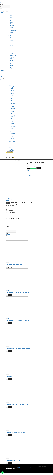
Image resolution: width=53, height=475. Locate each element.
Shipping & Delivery (9, 199)
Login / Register (3, 76)
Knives (10, 24)
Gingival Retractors (12, 23)
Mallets (11, 97)
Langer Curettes (12, 135)
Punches (12, 110)
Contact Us (9, 72)
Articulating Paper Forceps (12, 48)
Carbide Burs (11, 18)
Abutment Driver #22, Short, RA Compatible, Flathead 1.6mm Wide (18, 348)
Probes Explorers (11, 45)
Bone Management (13, 108)
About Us (10, 147)
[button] (2, 472)
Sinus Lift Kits (12, 112)
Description (8, 197)
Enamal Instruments (13, 125)
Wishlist (7, 158)
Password (1, 4)
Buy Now (10, 267)
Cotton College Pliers (13, 115)
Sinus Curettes (11, 40)
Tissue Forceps (11, 32)
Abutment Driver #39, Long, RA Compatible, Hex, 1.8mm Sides (17, 320)
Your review (7, 226)
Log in (1, 8)
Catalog (29, 466)
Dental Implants (11, 118)
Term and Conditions (10, 74)
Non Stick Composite (12, 54)
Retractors (12, 100)
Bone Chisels (11, 15)
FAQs (8, 73)
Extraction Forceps (12, 19)
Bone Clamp (12, 87)
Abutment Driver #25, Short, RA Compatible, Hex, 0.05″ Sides (17, 404)
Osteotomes (11, 37)
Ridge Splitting (11, 39)
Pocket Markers (11, 28)
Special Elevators (13, 103)
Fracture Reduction (13, 92)
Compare (28, 170)
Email (7, 229)
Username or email (2, 3)
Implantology (9, 35)
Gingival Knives (11, 22)
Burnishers (11, 49)
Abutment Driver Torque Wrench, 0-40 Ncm (14, 264)
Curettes (10, 62)
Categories (2, 13)
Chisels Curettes (12, 90)
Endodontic (10, 117)
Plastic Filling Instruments (12, 56)
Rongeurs (11, 29)
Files (10, 20)
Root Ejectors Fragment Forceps (13, 30)
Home (2, 12)
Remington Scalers (12, 66)
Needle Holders (11, 27)
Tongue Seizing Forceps (13, 105)
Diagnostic (9, 43)
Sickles (10, 67)
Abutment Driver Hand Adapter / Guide (13, 460)
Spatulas (12, 130)
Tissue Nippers (11, 33)
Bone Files (11, 17)
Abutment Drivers (13, 107)
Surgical (10, 85)
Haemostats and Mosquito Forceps (16, 95)
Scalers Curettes (12, 138)
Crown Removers (11, 52)
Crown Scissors (11, 53)
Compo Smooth (13, 122)
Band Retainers (12, 120)
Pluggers (12, 128)
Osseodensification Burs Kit (13, 55)
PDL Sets (11, 38)
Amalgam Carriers (11, 47)
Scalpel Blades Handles (13, 102)
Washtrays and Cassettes (11, 69)
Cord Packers (12, 123)
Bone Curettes (11, 16)
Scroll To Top (1, 473)
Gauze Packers (11, 21)
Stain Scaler (12, 140)
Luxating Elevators (12, 25)
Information (2, 71)
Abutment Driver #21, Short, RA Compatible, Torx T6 (15, 432)
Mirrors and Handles (12, 44)
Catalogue (2, 70)
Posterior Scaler (11, 65)
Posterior (11, 64)
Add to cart (7, 267)
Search (7, 11)
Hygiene (9, 59)
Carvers (10, 50)
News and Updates (11, 149)
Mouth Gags (12, 98)
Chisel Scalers (11, 61)
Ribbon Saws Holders (12, 57)
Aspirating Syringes (12, 14)
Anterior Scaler (11, 60)
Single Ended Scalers (12, 68)
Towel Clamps (11, 34)
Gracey (10, 63)
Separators (11, 58)
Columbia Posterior (13, 133)
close (0, 2)
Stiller (11, 113)
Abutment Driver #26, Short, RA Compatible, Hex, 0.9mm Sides (17, 292)
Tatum (10, 42)
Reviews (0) (8, 198)
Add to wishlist (28, 169)
